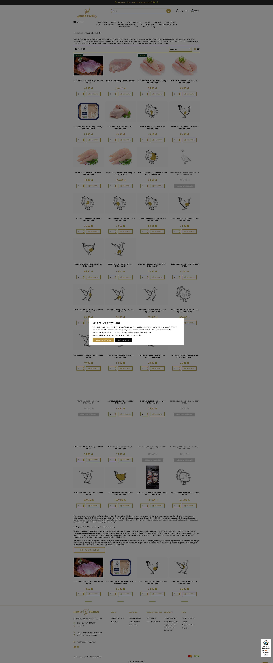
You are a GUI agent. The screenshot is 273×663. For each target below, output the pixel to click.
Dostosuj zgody (123, 340)
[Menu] (269, 640)
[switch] (266, 655)
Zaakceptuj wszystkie (103, 340)
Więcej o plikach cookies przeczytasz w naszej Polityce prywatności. (117, 335)
